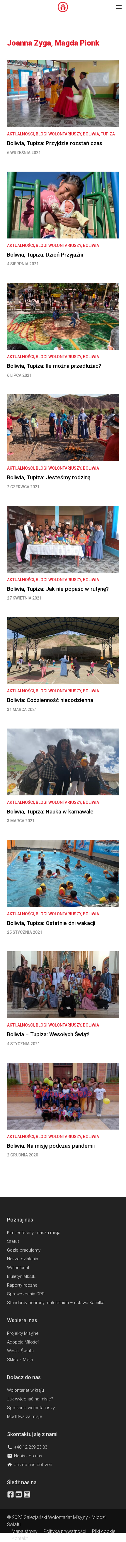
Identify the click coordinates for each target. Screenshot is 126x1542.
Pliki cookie (103, 1531)
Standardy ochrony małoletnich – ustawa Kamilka (55, 1302)
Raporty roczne (22, 1285)
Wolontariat (18, 1267)
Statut (13, 1241)
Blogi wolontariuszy (58, 134)
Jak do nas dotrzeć (29, 1464)
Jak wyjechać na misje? (30, 1399)
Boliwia (91, 134)
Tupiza (108, 134)
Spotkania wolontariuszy (31, 1407)
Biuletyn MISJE (21, 1276)
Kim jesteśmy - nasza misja (33, 1232)
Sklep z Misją (20, 1359)
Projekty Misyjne (23, 1333)
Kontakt (20, 1538)
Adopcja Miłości (23, 1342)
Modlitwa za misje (24, 1416)
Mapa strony (25, 1531)
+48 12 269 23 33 (27, 1447)
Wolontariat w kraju (25, 1390)
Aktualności (20, 134)
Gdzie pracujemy (23, 1250)
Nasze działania (22, 1259)
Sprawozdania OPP (26, 1294)
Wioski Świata (20, 1350)
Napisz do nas (24, 1456)
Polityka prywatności (64, 1531)
